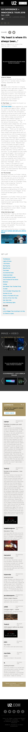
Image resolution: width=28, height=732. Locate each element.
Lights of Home (7, 261)
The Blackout (6, 259)
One (4, 309)
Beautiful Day (6, 268)
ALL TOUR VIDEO (19, 337)
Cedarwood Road (7, 275)
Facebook (10, 32)
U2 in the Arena (6, 106)
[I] (11, 634)
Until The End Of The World (10, 279)
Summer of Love (7, 293)
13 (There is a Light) (8, 313)
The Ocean (6, 270)
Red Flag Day (6, 266)
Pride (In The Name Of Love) (10, 295)
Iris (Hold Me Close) (8, 272)
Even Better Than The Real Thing (12, 286)
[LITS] (11, 520)
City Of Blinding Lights (9, 302)
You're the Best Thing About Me (11, 291)
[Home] (14, 3)
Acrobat (5, 288)
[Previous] (2, 23)
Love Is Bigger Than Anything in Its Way (14, 311)
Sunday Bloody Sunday (9, 277)
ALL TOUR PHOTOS (7, 337)
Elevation (5, 281)
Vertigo (5, 284)
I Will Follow (6, 263)
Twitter (14, 32)
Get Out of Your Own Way (10, 298)
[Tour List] (5, 23)
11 (4, 19)
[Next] (8, 23)
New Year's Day (7, 300)
